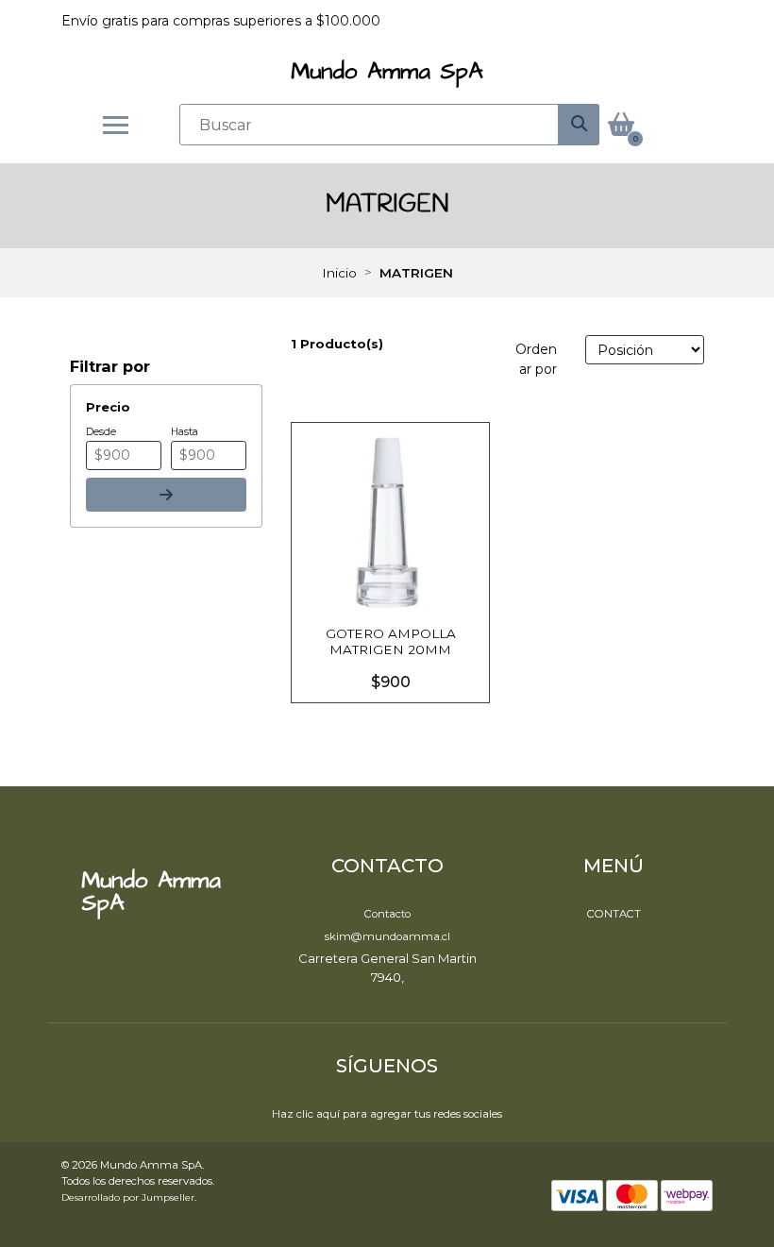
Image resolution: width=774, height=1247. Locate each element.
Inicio (339, 272)
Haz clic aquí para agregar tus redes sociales (387, 1114)
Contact (614, 913)
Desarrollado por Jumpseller (127, 1197)
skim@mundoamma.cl (387, 936)
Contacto (387, 913)
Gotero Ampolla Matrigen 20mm (391, 641)
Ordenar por (536, 359)
